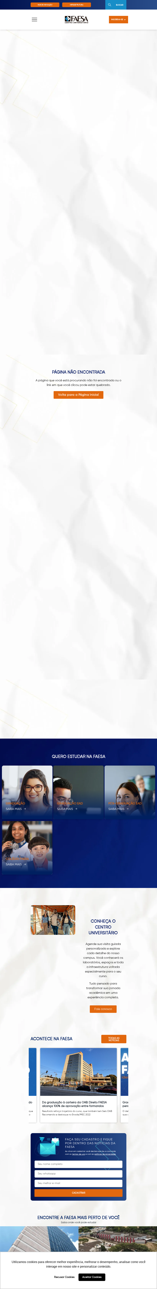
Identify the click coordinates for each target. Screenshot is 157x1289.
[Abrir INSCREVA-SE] (125, 19)
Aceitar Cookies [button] (91, 1277)
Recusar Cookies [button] (64, 1277)
